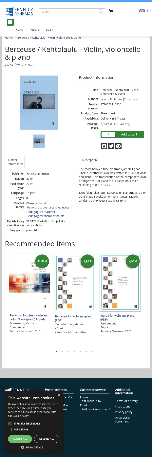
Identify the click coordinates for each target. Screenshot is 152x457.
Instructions (122, 406)
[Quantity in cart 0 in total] (111, 11)
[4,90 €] (74, 311)
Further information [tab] (15, 162)
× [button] (58, 394)
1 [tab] (57, 352)
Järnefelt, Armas (111, 99)
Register (34, 29)
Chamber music (36, 203)
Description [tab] (89, 160)
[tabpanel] (29, 293)
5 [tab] (81, 352)
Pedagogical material (40, 212)
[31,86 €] (29, 310)
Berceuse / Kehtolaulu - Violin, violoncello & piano (49, 37)
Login (49, 29)
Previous (4, 300)
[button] (101, 11)
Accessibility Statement (122, 419)
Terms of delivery (126, 401)
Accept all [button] (20, 438)
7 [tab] (92, 352)
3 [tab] (69, 352)
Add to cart (129, 134)
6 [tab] (86, 352)
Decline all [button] (46, 438)
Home (20, 29)
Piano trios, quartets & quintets (47, 207)
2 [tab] (63, 352)
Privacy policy (123, 412)
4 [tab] (75, 352)
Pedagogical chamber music (45, 216)
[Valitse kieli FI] (148, 10)
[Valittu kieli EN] (142, 10)
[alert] (33, 422)
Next (145, 300)
